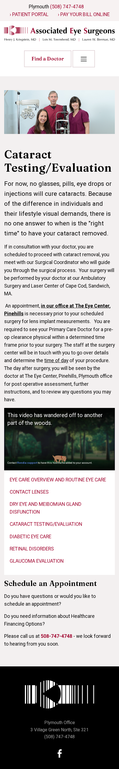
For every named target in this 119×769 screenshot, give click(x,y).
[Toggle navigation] (84, 58)
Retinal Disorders (32, 549)
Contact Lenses (29, 492)
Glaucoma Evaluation (37, 561)
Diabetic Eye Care (30, 536)
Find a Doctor (48, 59)
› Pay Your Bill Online (84, 14)
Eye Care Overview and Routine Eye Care (58, 480)
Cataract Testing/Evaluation (46, 524)
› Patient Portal (29, 14)
